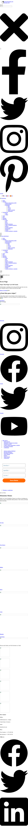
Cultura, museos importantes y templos (12, 445)
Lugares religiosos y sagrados (11, 231)
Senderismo (10, 211)
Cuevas (9, 208)
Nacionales (7, 205)
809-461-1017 (7, 2)
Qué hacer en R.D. (8, 444)
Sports (1, 589)
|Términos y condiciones (8, 490)
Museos (6, 226)
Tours (4, 215)
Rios (6, 221)
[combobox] (6, 6)
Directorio (5, 219)
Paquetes (4, 218)
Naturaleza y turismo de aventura (10, 442)
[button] (14, 753)
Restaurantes (7, 228)
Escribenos (2, 300)
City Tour (2, 522)
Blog (4, 217)
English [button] (1, 193)
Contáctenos (6, 447)
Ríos (9, 206)
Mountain (2, 634)
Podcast (5, 455)
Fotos (6, 213)
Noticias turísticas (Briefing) (9, 451)
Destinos (4, 201)
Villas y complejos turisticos (11, 225)
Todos (6, 220)
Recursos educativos (8, 452)
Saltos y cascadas (11, 210)
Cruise (1, 611)
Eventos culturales (9, 227)
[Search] (0, 48)
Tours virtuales (7, 454)
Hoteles (6, 229)
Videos (6, 214)
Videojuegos (6, 458)
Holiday (1, 567)
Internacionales (8, 204)
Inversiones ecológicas (8, 453)
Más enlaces (5, 440)
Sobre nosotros (7, 441)
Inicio (4, 200)
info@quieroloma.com (8, 1)
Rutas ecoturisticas (9, 224)
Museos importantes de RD (10, 202)
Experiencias (5, 212)
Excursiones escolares (8, 446)
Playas (9, 207)
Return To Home (3, 290)
